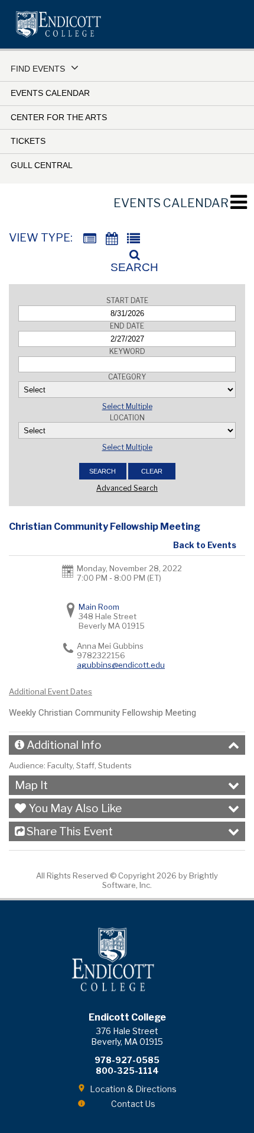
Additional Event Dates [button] (50, 691)
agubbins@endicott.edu (121, 665)
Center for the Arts (59, 117)
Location (127, 417)
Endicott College (58, 24)
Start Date (127, 300)
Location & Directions (133, 1089)
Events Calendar (50, 93)
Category (127, 376)
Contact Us (133, 1104)
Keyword (127, 351)
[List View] (133, 239)
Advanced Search (127, 488)
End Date (127, 325)
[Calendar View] (112, 239)
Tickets (28, 141)
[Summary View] (89, 239)
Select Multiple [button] (127, 406)
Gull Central (42, 165)
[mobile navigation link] (238, 202)
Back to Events (204, 545)
